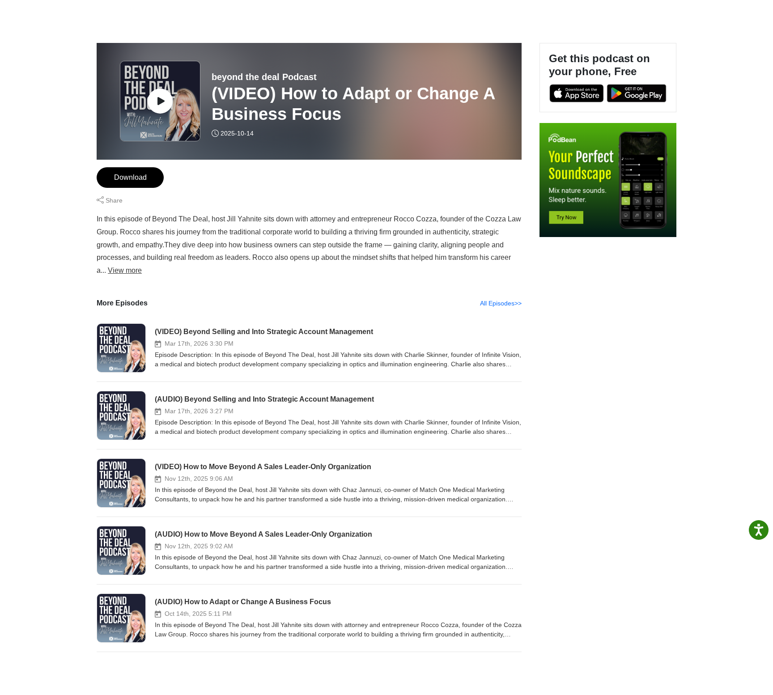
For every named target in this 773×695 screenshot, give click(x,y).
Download (130, 177)
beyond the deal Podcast (264, 77)
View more (125, 270)
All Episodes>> (501, 303)
